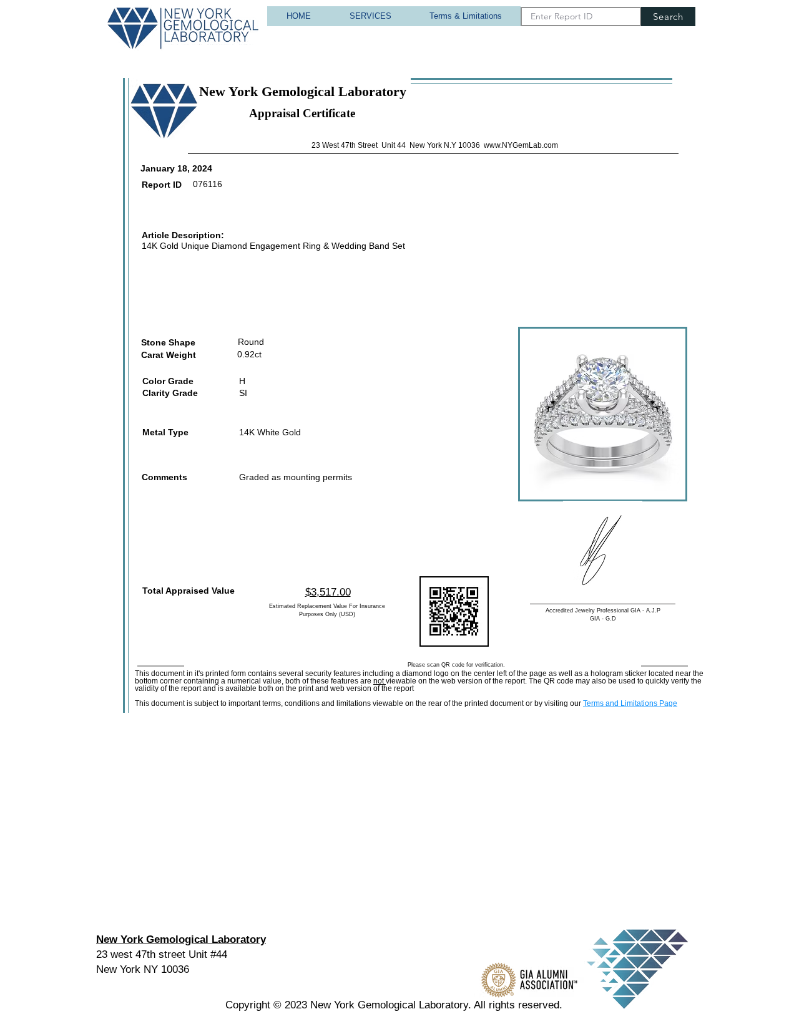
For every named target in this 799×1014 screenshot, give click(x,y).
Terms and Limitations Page (630, 703)
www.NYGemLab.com (521, 145)
